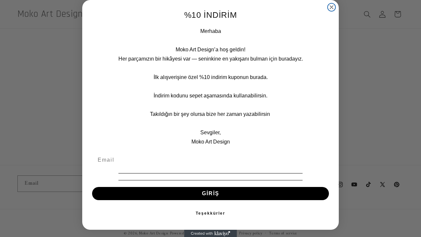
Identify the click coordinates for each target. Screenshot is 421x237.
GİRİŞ (210, 193)
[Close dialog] (331, 7)
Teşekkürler (210, 213)
